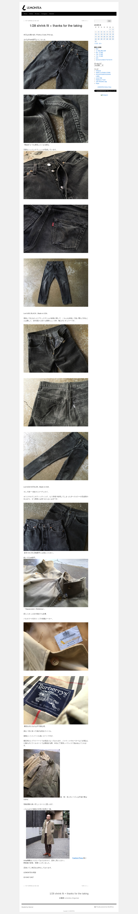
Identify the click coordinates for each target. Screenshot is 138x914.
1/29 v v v (85, 20)
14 (107, 34)
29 (110, 39)
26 (101, 39)
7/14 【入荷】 (99, 56)
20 (104, 36)
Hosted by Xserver (27, 907)
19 (101, 36)
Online (31, 14)
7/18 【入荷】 (99, 54)
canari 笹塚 (99, 78)
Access (37, 14)
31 (95, 41)
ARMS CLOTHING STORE (103, 72)
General (51, 14)
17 (95, 36)
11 (98, 34)
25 (98, 39)
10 (95, 34)
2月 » (100, 43)
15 (110, 34)
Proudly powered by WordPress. (105, 907)
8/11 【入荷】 (99, 52)
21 (107, 36)
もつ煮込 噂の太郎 (101, 50)
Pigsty (97, 83)
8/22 (97, 49)
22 (110, 36)
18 (98, 36)
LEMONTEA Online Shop (104, 87)
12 (101, 34)
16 (113, 34)
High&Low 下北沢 (101, 80)
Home (25, 14)
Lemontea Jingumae (69, 898)
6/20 (97, 58)
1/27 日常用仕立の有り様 (31, 20)
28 (107, 39)
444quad (98, 71)
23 (113, 36)
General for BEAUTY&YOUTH (104, 60)
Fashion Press (77, 858)
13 (104, 34)
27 (104, 39)
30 (113, 39)
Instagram (44, 14)
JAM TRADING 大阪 (101, 81)
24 (95, 39)
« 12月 (96, 43)
